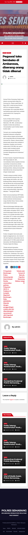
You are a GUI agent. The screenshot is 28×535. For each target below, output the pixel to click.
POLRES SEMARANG (14, 33)
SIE (4, 531)
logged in (11, 399)
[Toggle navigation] (13, 43)
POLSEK (15, 531)
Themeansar (14, 524)
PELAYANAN (9, 531)
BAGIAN (14, 528)
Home (4, 528)
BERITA (4, 52)
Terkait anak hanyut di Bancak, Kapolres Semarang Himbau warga (20, 276)
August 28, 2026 (9, 463)
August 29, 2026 (9, 430)
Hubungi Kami (22, 531)
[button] (22, 43)
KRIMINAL (9, 52)
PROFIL (9, 528)
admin (11, 76)
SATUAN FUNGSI (21, 528)
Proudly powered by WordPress (10, 522)
